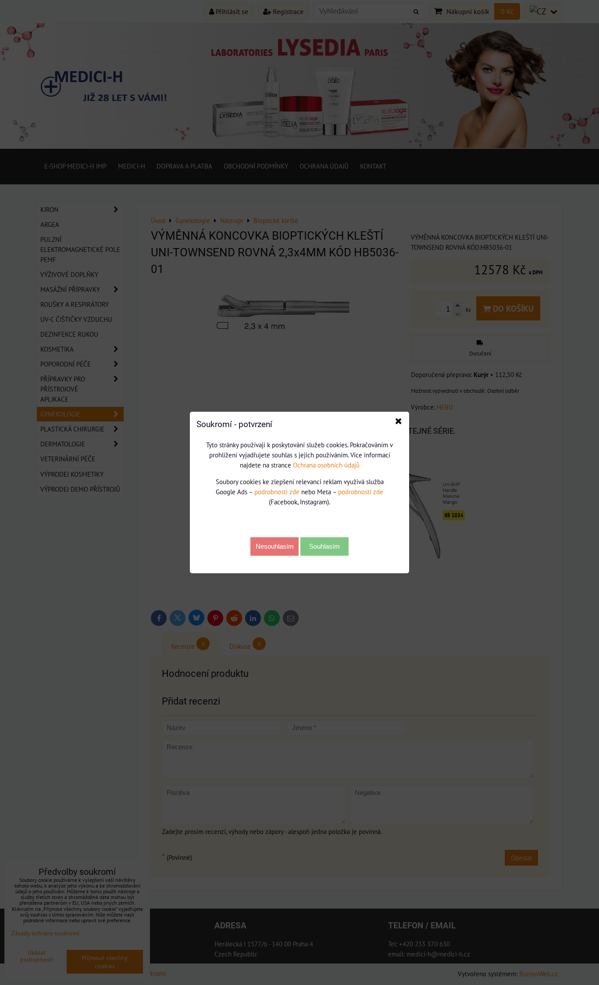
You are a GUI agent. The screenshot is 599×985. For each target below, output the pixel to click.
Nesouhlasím (275, 546)
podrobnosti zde (277, 491)
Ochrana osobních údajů (326, 464)
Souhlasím (324, 546)
